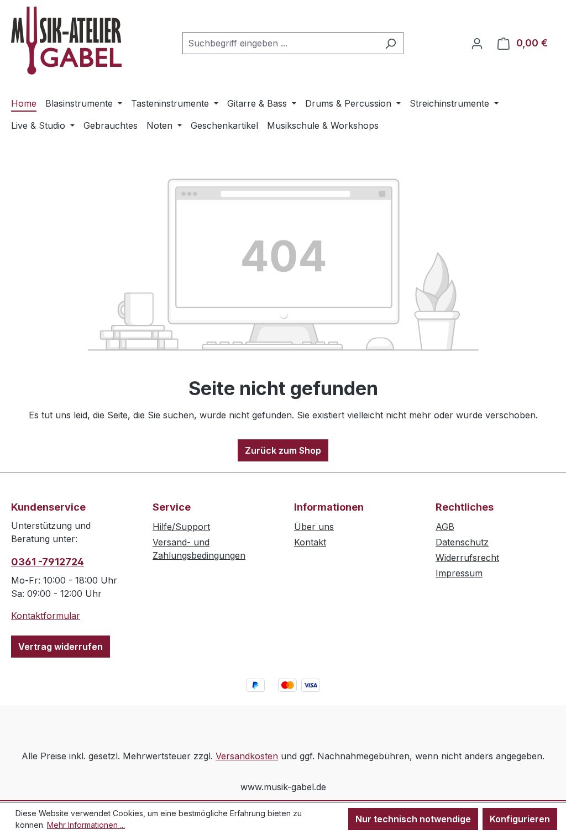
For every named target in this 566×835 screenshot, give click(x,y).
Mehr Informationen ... (86, 824)
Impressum (459, 573)
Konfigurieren (520, 819)
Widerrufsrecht (467, 557)
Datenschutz (462, 542)
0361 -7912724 (47, 562)
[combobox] (280, 43)
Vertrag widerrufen (60, 646)
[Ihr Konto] (477, 43)
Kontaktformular (45, 615)
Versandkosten (247, 756)
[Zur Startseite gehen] (66, 41)
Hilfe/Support (181, 526)
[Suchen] (390, 43)
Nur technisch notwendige (413, 819)
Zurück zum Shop (283, 450)
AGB (445, 526)
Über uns (314, 526)
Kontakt (310, 542)
